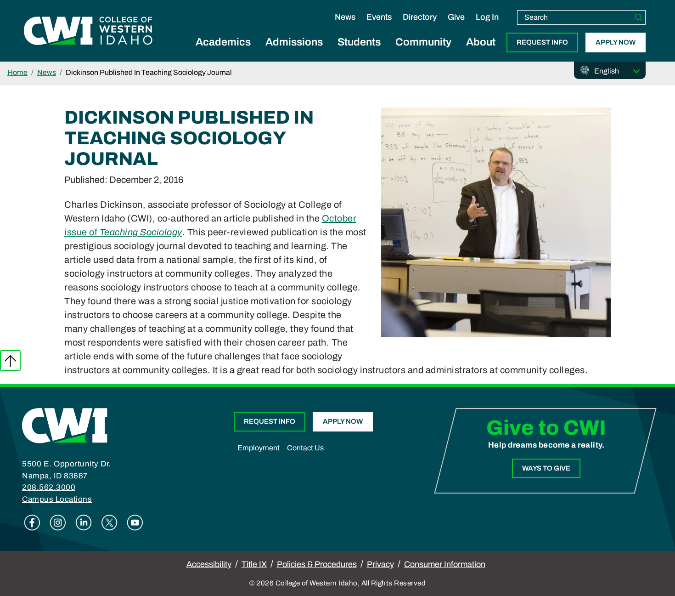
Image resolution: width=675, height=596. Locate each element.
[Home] (64, 425)
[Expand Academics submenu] (223, 52)
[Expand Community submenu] (423, 52)
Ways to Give (546, 468)
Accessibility (208, 564)
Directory (420, 17)
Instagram (58, 522)
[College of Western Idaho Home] (88, 31)
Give (456, 17)
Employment (258, 448)
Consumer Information (444, 564)
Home (17, 72)
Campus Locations (57, 499)
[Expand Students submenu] (359, 52)
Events (379, 17)
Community (423, 42)
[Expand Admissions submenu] (294, 52)
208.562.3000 (48, 487)
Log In (487, 17)
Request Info (542, 42)
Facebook (32, 522)
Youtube (135, 522)
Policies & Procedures (317, 564)
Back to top (10, 360)
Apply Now (616, 42)
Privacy (380, 564)
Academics (223, 42)
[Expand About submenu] (481, 52)
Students (359, 42)
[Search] (638, 17)
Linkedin (83, 522)
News (345, 17)
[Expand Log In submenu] (487, 26)
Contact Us (305, 448)
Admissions (294, 42)
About (480, 42)
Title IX (254, 564)
